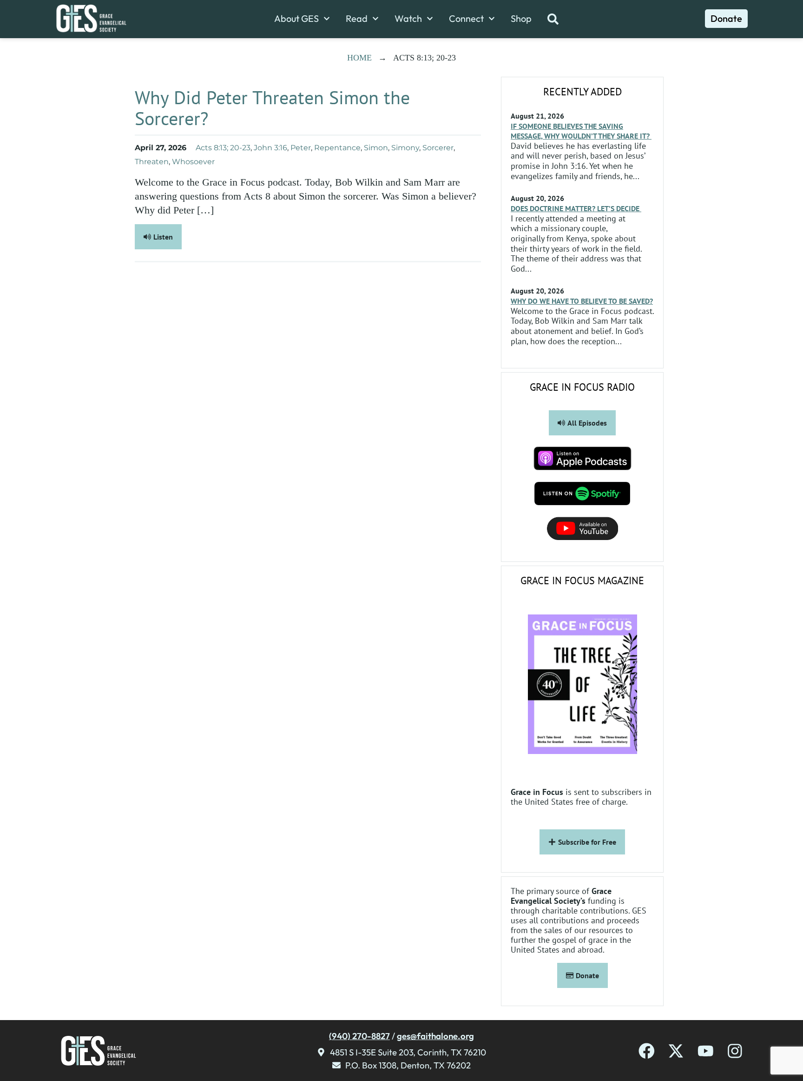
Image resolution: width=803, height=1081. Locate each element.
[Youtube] (706, 1051)
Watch (408, 18)
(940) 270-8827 (359, 1035)
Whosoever (193, 161)
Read (357, 18)
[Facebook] (646, 1051)
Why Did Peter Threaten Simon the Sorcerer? (272, 107)
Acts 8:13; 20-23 (223, 147)
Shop (521, 18)
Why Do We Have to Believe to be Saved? (582, 301)
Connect (466, 18)
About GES (296, 18)
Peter (300, 147)
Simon (376, 147)
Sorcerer (438, 147)
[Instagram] (735, 1051)
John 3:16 (270, 147)
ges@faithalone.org (435, 1035)
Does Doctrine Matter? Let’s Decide (576, 208)
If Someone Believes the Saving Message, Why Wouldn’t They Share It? (581, 130)
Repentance (337, 147)
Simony (405, 147)
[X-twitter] (676, 1051)
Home (359, 57)
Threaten (152, 161)
